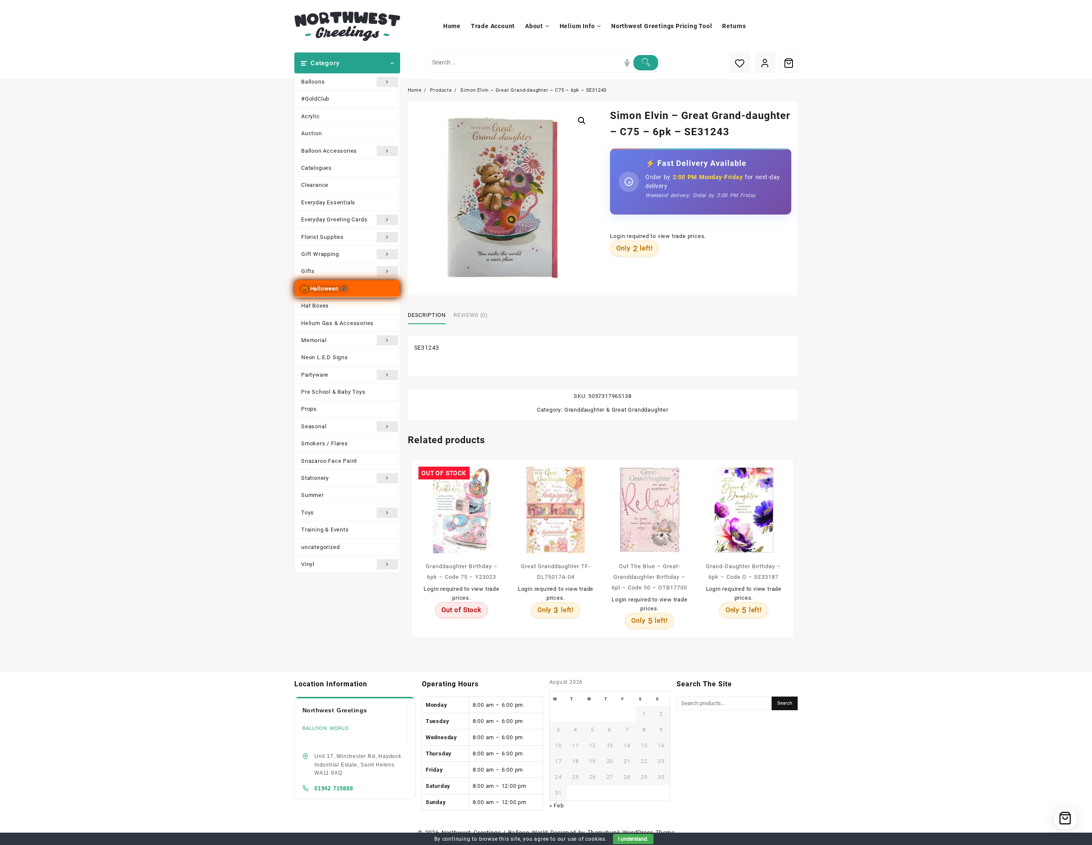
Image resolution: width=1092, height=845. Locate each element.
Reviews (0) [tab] (470, 315)
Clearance (314, 185)
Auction (311, 133)
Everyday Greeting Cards (334, 219)
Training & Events (325, 529)
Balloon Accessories (329, 151)
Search (784, 703)
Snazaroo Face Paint (329, 461)
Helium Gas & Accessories (337, 323)
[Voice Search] (627, 62)
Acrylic (310, 116)
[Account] (765, 62)
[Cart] (789, 63)
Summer (312, 495)
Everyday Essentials (328, 202)
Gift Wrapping (320, 254)
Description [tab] (427, 315)
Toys (307, 512)
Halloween (324, 288)
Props (309, 409)
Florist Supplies (322, 237)
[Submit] (645, 62)
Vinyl (307, 564)
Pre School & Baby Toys (333, 392)
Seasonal (313, 426)
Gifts (308, 271)
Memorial (313, 340)
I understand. (633, 839)
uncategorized (320, 547)
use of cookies (586, 839)
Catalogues (316, 168)
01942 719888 (333, 788)
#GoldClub (315, 99)
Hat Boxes (315, 305)
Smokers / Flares (324, 443)
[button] (582, 120)
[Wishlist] (739, 62)
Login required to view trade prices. (658, 236)
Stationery (315, 478)
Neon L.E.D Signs (324, 357)
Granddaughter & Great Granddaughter (616, 410)
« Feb (556, 805)
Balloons (313, 81)
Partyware (314, 375)
